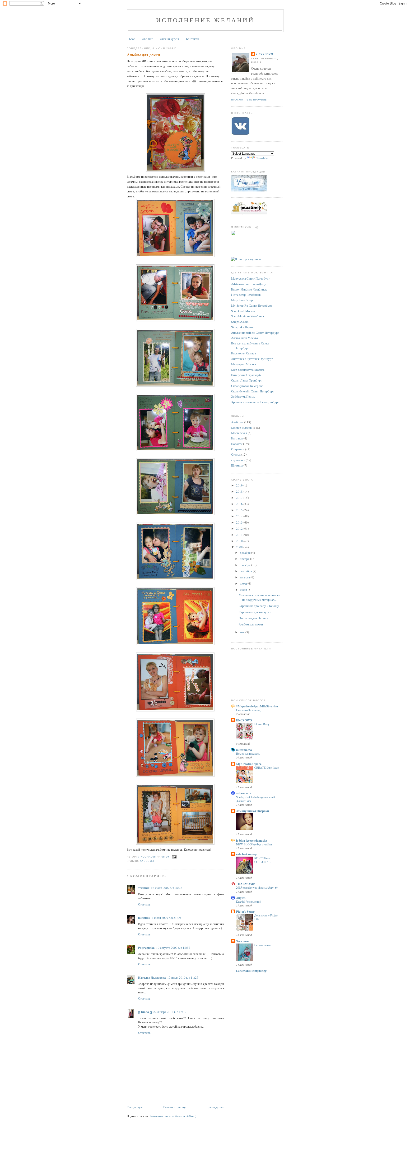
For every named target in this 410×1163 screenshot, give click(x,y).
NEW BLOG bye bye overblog (254, 844)
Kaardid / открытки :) (248, 901)
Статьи (236, 454)
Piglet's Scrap (245, 911)
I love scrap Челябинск (246, 294)
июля (243, 583)
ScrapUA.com (239, 321)
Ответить (144, 904)
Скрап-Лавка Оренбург (246, 380)
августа (245, 577)
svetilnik (143, 887)
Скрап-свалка (262, 945)
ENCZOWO (244, 720)
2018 (239, 491)
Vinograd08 (265, 53)
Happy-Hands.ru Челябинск (249, 289)
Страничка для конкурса (255, 612)
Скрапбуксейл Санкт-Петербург (252, 391)
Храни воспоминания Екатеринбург (255, 402)
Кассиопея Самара (243, 353)
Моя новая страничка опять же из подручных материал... (259, 597)
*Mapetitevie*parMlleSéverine (257, 706)
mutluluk (144, 917)
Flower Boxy (261, 724)
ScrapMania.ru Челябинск (248, 316)
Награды (237, 438)
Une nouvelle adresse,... (249, 710)
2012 (239, 528)
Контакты (192, 39)
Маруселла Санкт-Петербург (250, 278)
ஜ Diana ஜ (145, 1011)
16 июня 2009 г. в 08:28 (166, 888)
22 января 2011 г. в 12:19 (169, 1012)
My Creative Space (248, 763)
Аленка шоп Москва (244, 338)
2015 (239, 510)
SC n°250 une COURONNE (262, 860)
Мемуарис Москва (243, 364)
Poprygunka (146, 947)
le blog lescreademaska (251, 840)
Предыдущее (215, 1107)
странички (238, 460)
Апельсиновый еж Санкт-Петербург (255, 332)
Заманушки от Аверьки (252, 810)
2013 (239, 522)
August (240, 897)
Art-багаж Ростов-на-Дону (248, 284)
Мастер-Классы (241, 427)
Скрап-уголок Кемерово (247, 386)
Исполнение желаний (205, 20)
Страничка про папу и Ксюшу (259, 606)
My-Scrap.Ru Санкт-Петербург (251, 305)
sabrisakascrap (246, 854)
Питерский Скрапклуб (246, 375)
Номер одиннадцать (248, 753)
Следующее (135, 1107)
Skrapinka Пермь (242, 327)
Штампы (237, 465)
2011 (239, 535)
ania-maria (243, 793)
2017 (239, 498)
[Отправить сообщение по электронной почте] (174, 856)
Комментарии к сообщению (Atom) (172, 1116)
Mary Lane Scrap (242, 300)
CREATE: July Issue (266, 767)
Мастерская (239, 433)
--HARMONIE (245, 883)
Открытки (237, 449)
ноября (245, 559)
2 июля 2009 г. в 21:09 (166, 917)
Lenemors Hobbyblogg (251, 970)
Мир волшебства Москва (248, 369)
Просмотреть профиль (249, 99)
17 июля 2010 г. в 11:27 (182, 977)
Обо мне (147, 39)
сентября (246, 571)
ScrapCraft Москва (243, 311)
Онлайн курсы (169, 39)
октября (245, 565)
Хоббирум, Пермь (243, 396)
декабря (245, 552)
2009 (239, 547)
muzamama (244, 749)
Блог (132, 39)
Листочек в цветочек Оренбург (252, 359)
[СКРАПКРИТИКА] (258, 245)
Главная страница (174, 1107)
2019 (239, 485)
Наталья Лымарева (152, 977)
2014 (239, 516)
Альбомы (147, 861)
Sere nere (242, 941)
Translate (262, 158)
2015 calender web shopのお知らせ (257, 887)
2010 (239, 541)
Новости (236, 444)
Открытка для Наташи (253, 618)
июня (244, 589)
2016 (239, 504)
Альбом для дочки (251, 624)
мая (242, 632)
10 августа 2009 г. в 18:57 (173, 947)
